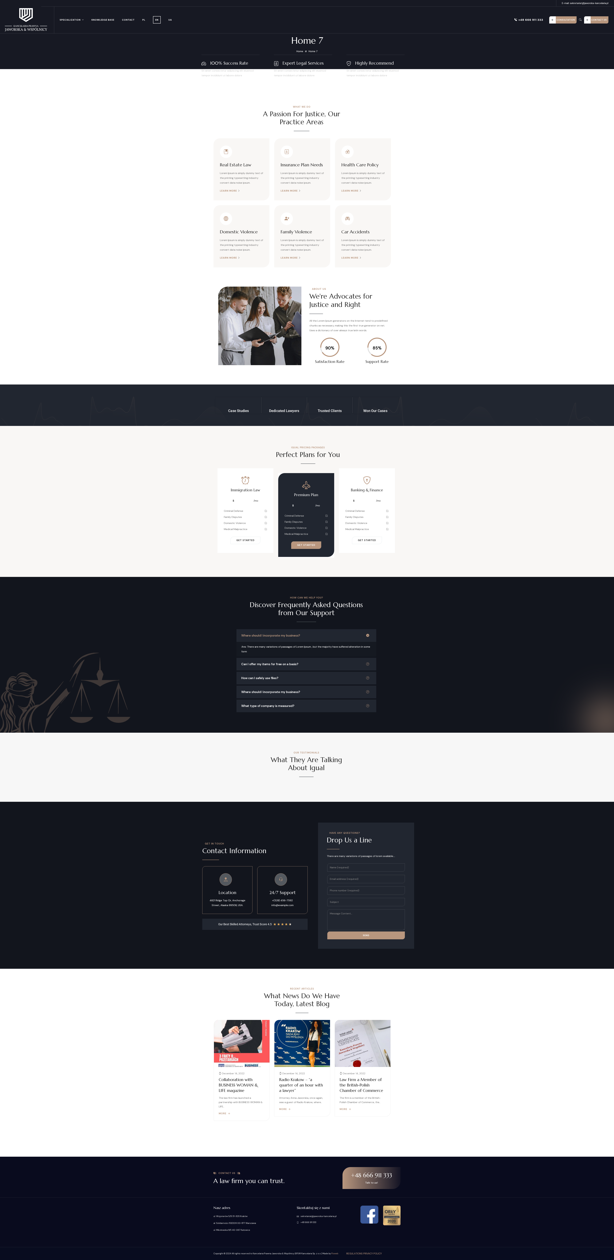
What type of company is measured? (267, 706)
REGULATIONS (354, 1253)
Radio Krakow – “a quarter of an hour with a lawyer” (301, 1085)
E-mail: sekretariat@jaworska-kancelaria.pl (585, 3)
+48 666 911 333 (530, 20)
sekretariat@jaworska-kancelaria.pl (318, 1216)
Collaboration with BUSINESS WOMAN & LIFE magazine (238, 1085)
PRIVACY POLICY (372, 1253)
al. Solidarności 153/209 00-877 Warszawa (234, 1223)
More (222, 1113)
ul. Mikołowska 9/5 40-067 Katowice (231, 1230)
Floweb (334, 1253)
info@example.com (283, 905)
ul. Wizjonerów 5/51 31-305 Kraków (230, 1216)
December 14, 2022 (232, 1073)
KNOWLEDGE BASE (102, 19)
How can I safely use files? (259, 678)
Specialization (70, 19)
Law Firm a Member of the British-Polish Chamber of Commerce (361, 1085)
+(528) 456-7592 (282, 900)
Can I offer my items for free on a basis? (269, 664)
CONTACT (128, 19)
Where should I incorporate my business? (270, 636)
